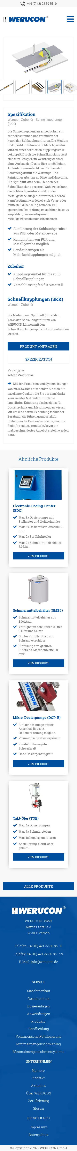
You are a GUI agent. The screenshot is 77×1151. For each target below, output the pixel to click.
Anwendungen (38, 1014)
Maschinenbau (38, 991)
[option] (38, 57)
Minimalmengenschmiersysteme (38, 1051)
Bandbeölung (38, 1029)
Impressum (38, 1127)
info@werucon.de (44, 962)
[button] (22, 87)
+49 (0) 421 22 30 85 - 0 (42, 4)
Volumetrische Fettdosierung (38, 1036)
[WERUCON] (25, 19)
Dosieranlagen (38, 1006)
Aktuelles (38, 1085)
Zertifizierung (38, 1101)
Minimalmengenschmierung (38, 1044)
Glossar (38, 1108)
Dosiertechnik (38, 998)
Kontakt (38, 1078)
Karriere (38, 1070)
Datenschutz (38, 1134)
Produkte (38, 1021)
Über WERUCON (38, 1093)
